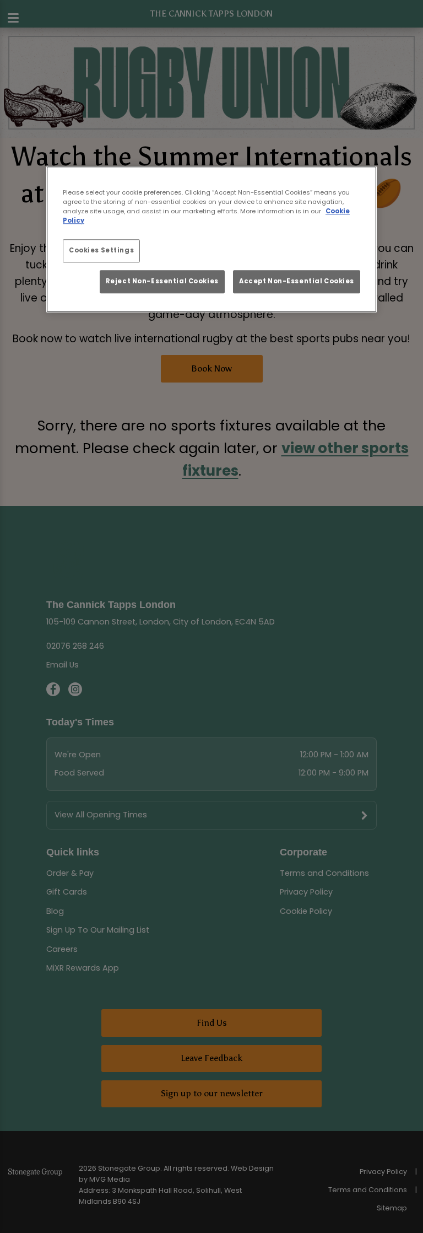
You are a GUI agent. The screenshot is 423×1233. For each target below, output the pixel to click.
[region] (211, 239)
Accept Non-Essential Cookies (296, 281)
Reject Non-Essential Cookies (162, 281)
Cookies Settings (101, 250)
